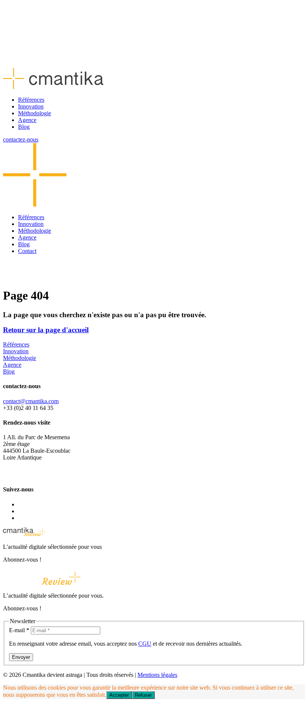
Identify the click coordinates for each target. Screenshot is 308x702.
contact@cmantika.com (31, 401)
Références (31, 99)
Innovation (31, 106)
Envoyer (21, 657)
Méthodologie (34, 113)
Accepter (119, 695)
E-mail (19, 630)
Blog (24, 127)
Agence (27, 120)
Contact (27, 251)
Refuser (143, 695)
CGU (144, 643)
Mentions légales (157, 675)
